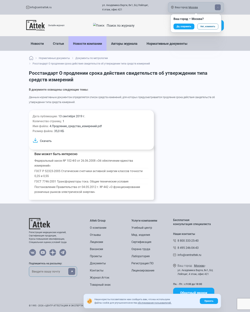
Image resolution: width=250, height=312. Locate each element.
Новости (37, 43)
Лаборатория (140, 256)
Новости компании (87, 43)
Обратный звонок (193, 293)
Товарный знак (100, 284)
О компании (98, 227)
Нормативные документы (167, 43)
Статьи (58, 43)
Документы (98, 263)
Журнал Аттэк (99, 277)
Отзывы (95, 235)
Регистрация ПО (142, 263)
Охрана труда (140, 249)
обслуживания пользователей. (154, 302)
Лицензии (96, 242)
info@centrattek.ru (40, 7)
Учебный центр (141, 227)
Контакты (96, 270)
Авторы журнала (124, 43)
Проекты (96, 256)
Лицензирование (142, 270)
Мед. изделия (140, 235)
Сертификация (141, 242)
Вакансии (96, 249)
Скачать (46, 141)
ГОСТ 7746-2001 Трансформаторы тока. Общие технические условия (81, 181)
